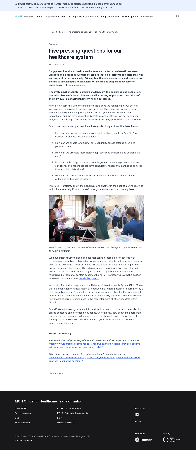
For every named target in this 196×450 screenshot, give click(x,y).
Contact (139, 421)
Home (52, 32)
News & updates (130, 16)
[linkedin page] (137, 414)
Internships (113, 16)
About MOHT (21, 408)
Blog (103, 16)
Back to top (58, 373)
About (39, 16)
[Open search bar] (177, 16)
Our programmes (23, 413)
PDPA (59, 418)
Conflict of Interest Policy (69, 408)
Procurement (147, 16)
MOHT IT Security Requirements (72, 413)
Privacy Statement (23, 440)
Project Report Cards (55, 16)
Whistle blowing (64, 422)
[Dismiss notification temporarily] (179, 4)
